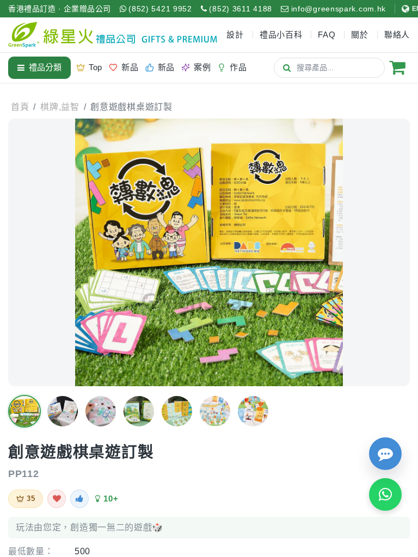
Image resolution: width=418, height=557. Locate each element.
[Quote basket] (397, 67)
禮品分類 (45, 67)
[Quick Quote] (385, 453)
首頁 (20, 107)
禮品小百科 (281, 34)
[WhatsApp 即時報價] (385, 494)
